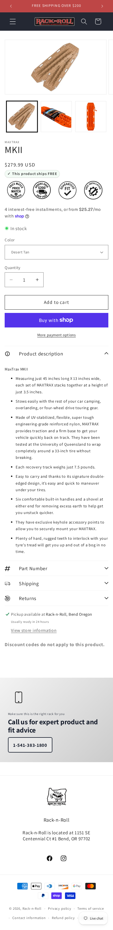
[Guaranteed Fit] (67, 190)
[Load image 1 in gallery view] (22, 116)
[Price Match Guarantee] (16, 190)
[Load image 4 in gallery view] (90, 116)
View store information (33, 630)
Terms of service (90, 908)
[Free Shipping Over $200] (41, 190)
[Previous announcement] (11, 6)
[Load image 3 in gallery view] (56, 116)
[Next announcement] (102, 6)
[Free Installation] (93, 190)
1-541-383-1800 (30, 745)
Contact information (29, 917)
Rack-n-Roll (31, 908)
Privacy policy (59, 908)
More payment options (56, 334)
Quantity (13, 267)
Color (10, 239)
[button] (13, 22)
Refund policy (63, 917)
